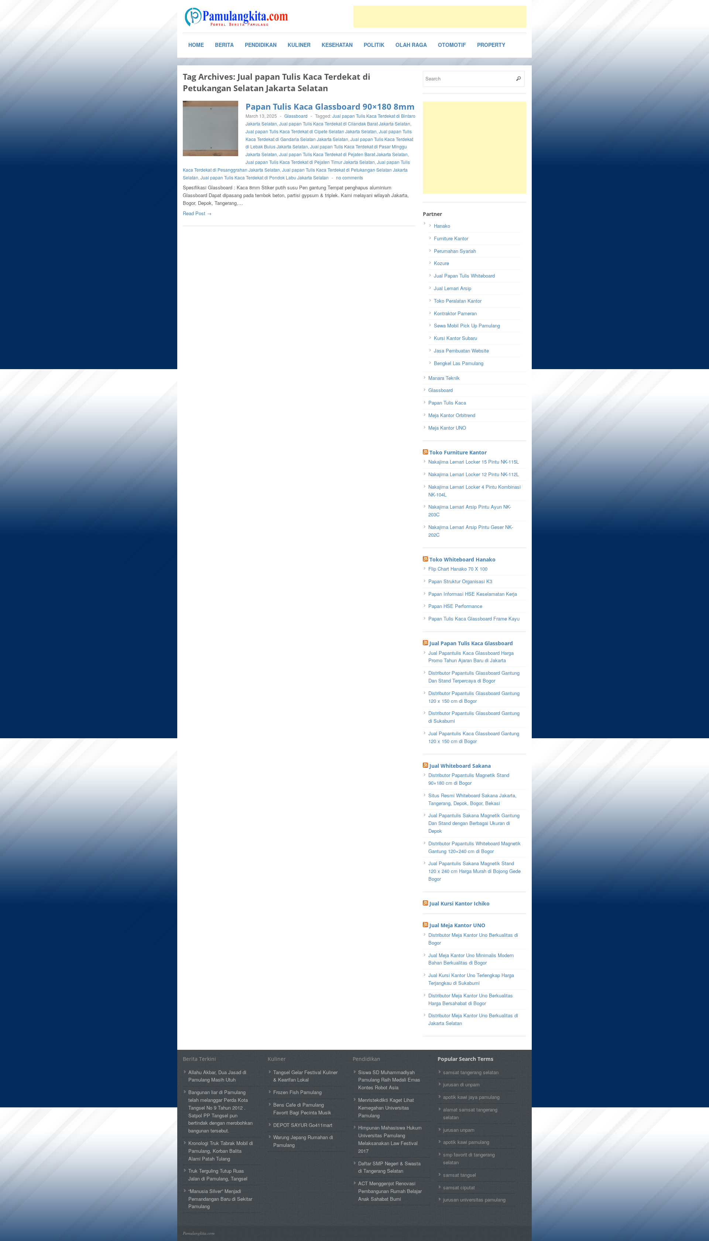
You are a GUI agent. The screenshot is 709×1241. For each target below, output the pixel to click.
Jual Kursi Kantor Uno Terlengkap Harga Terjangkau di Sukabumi (471, 979)
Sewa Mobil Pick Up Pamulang (467, 325)
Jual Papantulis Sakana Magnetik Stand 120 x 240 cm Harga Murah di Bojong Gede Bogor (474, 871)
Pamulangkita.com (199, 1233)
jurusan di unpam (461, 1084)
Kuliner (299, 44)
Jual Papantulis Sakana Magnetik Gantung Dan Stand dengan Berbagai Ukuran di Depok (474, 823)
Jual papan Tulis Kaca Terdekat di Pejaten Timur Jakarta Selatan (310, 162)
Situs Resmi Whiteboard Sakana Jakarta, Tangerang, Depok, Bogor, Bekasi (472, 799)
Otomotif (452, 44)
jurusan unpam (459, 1129)
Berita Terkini (199, 1058)
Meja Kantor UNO (447, 427)
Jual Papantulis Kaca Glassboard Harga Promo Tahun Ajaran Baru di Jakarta (471, 656)
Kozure (441, 263)
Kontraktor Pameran (455, 313)
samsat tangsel (459, 1174)
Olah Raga (411, 44)
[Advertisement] (439, 17)
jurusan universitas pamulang (474, 1199)
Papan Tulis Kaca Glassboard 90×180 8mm (330, 106)
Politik (374, 44)
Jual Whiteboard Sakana (460, 765)
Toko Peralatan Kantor (458, 300)
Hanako (442, 225)
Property (491, 44)
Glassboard (296, 116)
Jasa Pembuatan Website (461, 350)
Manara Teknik (444, 377)
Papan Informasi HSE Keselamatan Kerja (472, 593)
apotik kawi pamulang (466, 1141)
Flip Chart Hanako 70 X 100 (457, 568)
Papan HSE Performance (455, 605)
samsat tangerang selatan (471, 1072)
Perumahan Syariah (455, 250)
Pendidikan (261, 44)
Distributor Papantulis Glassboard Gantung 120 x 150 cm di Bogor (474, 697)
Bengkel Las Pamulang (458, 363)
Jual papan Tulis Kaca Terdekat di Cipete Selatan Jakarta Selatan (311, 131)
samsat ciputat (459, 1187)
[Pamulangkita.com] (238, 17)
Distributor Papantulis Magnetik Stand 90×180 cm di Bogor (468, 778)
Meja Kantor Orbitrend (451, 415)
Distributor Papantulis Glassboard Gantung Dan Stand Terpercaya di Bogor (474, 676)
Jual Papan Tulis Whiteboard (464, 275)
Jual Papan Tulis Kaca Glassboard (471, 643)
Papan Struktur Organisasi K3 (460, 581)
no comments (349, 177)
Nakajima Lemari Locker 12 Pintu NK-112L (473, 474)
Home (196, 44)
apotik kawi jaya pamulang (471, 1096)
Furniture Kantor (451, 238)
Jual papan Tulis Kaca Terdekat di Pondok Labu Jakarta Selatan (265, 177)
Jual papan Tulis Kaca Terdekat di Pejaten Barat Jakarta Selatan (343, 154)
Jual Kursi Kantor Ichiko (459, 903)
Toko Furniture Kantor (458, 452)
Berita (224, 44)
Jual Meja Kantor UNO (457, 925)
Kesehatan (337, 44)
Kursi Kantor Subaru (455, 337)
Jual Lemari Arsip (452, 288)
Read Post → (197, 213)
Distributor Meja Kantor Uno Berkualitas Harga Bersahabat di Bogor (470, 999)
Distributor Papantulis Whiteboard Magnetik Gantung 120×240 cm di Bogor (474, 847)
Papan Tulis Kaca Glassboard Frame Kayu (474, 618)
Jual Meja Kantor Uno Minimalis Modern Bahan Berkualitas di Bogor (471, 959)
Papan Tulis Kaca (447, 402)
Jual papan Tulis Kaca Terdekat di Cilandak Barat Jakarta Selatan (344, 123)
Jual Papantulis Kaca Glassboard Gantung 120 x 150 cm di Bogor (473, 737)
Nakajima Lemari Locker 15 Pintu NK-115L (473, 461)
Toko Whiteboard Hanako (462, 559)
